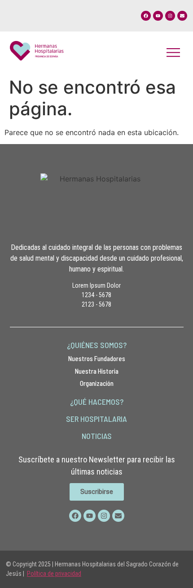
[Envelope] (182, 16)
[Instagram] (170, 16)
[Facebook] (146, 16)
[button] (173, 52)
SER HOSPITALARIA (96, 419)
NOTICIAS (97, 436)
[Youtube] (158, 16)
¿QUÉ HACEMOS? (96, 402)
